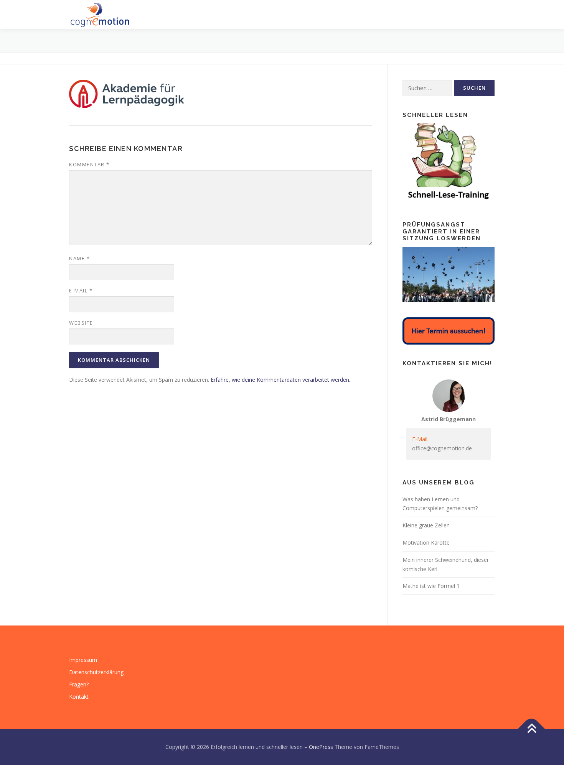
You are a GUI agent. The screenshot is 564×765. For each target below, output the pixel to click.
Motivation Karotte (426, 542)
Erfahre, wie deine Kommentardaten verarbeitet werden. (280, 379)
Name (79, 258)
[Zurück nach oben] (531, 729)
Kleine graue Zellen (426, 525)
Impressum (83, 659)
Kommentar (89, 164)
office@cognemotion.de (442, 448)
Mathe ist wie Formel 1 (431, 585)
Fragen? (79, 684)
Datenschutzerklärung (96, 672)
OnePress (321, 746)
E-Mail (80, 290)
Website (81, 322)
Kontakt (79, 696)
